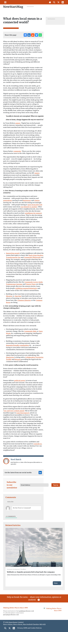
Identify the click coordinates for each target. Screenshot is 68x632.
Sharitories (10, 357)
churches (18, 296)
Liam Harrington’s (22, 413)
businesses (27, 200)
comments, (17, 151)
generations (7, 200)
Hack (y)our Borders (36, 255)
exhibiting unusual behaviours (26, 288)
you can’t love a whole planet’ (14, 411)
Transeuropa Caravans (14, 284)
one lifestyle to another (29, 207)
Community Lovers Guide (33, 282)
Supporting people (12, 253)
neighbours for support (33, 213)
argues (17, 123)
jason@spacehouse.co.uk (11, 614)
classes (37, 200)
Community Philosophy (32, 257)
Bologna (18, 359)
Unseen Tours (31, 284)
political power (19, 380)
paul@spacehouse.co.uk (26, 611)
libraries (9, 296)
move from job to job (35, 205)
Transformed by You (13, 257)
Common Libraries (24, 300)
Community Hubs (30, 331)
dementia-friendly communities (17, 345)
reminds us (38, 444)
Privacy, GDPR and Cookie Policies (29, 628)
